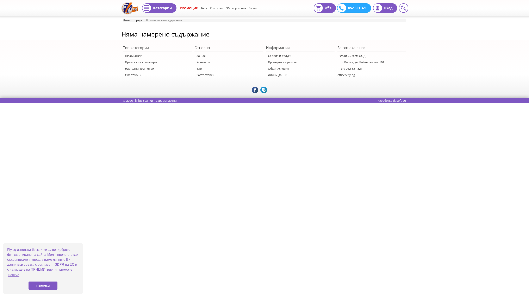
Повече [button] (13, 275)
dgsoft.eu (399, 101)
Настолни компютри (139, 69)
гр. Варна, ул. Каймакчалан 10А (362, 62)
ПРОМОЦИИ (189, 8)
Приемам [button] (43, 285)
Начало (127, 20)
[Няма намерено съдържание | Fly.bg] (129, 5)
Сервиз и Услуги (279, 56)
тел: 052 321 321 (351, 69)
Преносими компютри (141, 62)
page (139, 20)
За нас (253, 8)
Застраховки (205, 75)
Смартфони (133, 75)
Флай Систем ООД (353, 56)
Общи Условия (278, 69)
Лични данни (277, 75)
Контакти (216, 8)
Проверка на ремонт (283, 62)
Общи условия (236, 8)
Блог (204, 8)
